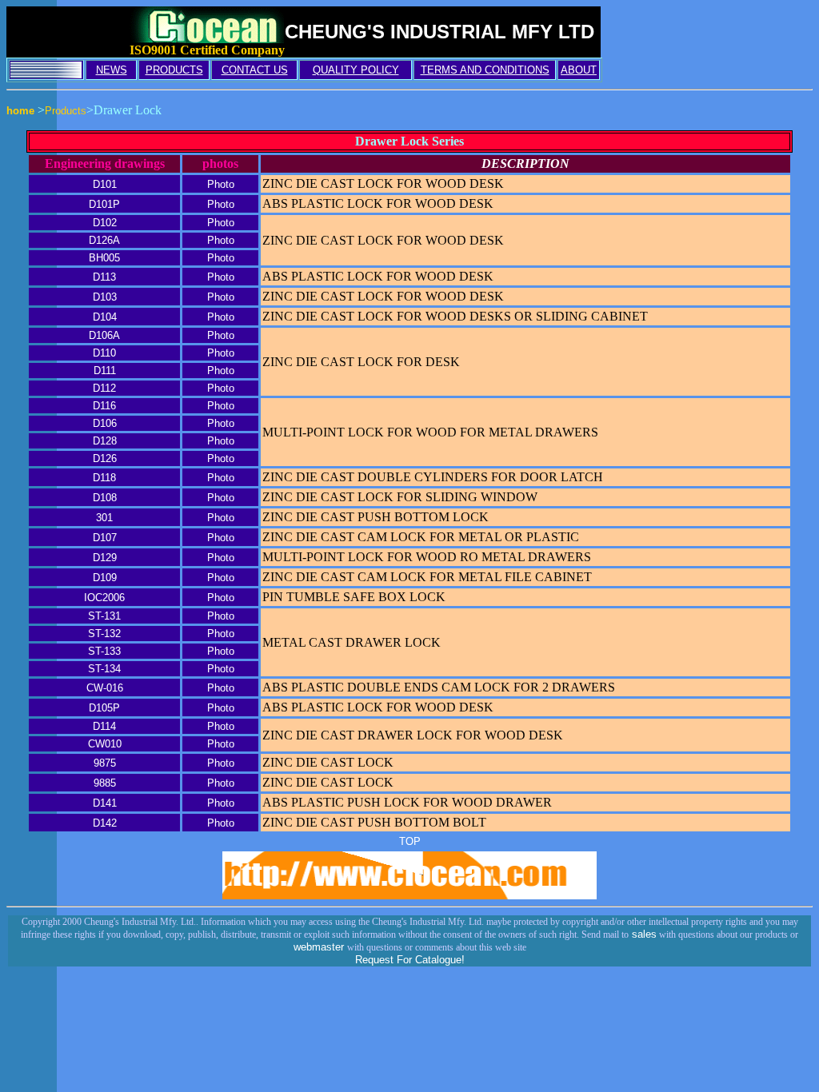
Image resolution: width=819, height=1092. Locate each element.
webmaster (320, 947)
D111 (105, 371)
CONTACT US (255, 70)
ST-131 (104, 616)
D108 (105, 498)
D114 (104, 726)
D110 (104, 353)
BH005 (104, 258)
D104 (105, 317)
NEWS (111, 70)
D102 (105, 223)
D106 (105, 423)
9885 (105, 783)
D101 (105, 184)
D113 (104, 277)
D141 (105, 803)
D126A (104, 240)
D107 (105, 538)
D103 (105, 297)
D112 (104, 388)
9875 (105, 763)
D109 (105, 578)
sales (643, 934)
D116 (104, 406)
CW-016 (104, 688)
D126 (105, 458)
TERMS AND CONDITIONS (485, 70)
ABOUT (579, 70)
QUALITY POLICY (356, 70)
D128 (105, 441)
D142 (105, 823)
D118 (104, 478)
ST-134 (104, 669)
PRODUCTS (174, 70)
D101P (104, 204)
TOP (410, 841)
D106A (104, 335)
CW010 (105, 744)
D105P (104, 708)
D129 (105, 558)
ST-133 (104, 651)
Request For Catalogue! (410, 960)
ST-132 (104, 634)
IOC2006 (104, 598)
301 (104, 518)
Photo (220, 184)
